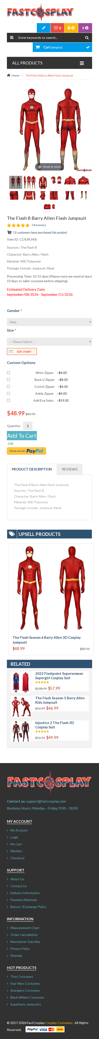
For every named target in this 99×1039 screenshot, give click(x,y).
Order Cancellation (24, 935)
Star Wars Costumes (25, 983)
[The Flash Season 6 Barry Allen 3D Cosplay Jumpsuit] (49, 546)
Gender (14, 310)
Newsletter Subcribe (25, 942)
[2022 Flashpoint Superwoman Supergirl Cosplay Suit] (20, 673)
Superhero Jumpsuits (25, 1004)
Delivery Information (25, 893)
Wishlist (16, 851)
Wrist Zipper (51, 372)
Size (11, 330)
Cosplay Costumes (59, 1023)
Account (71, 28)
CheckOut (44, 28)
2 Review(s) (39, 225)
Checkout (17, 858)
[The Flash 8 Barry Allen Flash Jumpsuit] (15, 182)
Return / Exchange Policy (28, 907)
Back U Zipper (51, 379)
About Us (17, 879)
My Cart (16, 844)
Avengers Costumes (25, 990)
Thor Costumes (21, 976)
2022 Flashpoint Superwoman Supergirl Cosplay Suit (59, 675)
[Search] (87, 37)
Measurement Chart (25, 928)
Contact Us (18, 886)
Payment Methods (23, 900)
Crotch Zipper (51, 386)
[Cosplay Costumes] (40, 12)
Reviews (69, 469)
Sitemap (16, 955)
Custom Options (21, 362)
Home (15, 75)
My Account (19, 830)
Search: (12, 37)
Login (14, 837)
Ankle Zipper (51, 393)
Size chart (24, 351)
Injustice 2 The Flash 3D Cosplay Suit (54, 725)
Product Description (32, 469)
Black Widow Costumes (27, 997)
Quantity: (14, 426)
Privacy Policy (20, 948)
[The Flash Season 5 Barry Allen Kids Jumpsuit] (20, 698)
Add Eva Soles (51, 400)
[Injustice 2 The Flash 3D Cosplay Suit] (20, 723)
